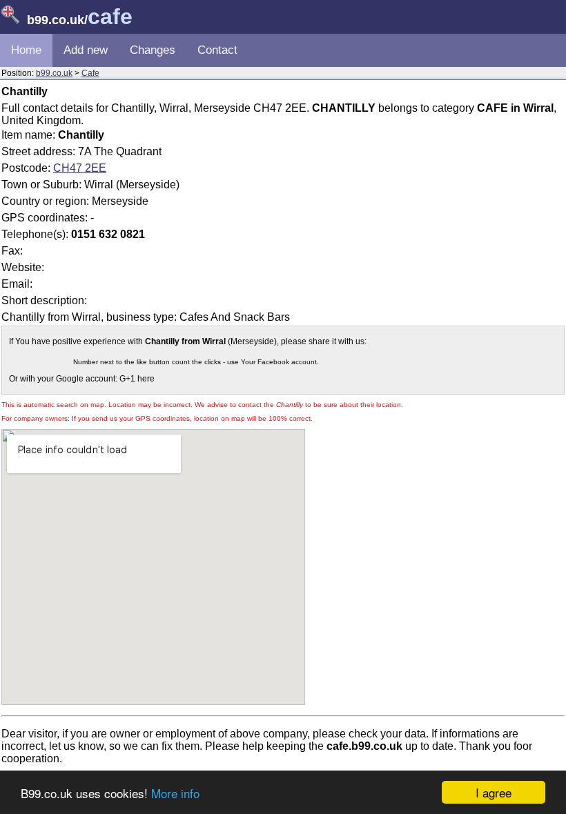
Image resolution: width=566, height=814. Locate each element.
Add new (86, 50)
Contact (217, 50)
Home (26, 50)
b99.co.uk (54, 73)
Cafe (90, 73)
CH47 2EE (79, 168)
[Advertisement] (448, 223)
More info (175, 793)
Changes (152, 50)
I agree (493, 792)
